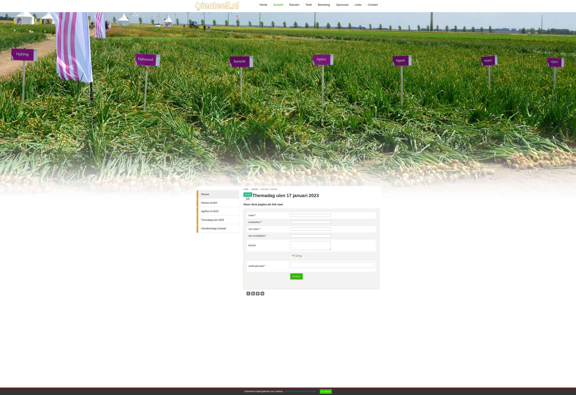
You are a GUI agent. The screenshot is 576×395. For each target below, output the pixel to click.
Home (263, 4)
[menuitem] (264, 5)
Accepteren (326, 391)
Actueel (278, 4)
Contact (373, 4)
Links (358, 4)
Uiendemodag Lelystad (213, 228)
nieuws (255, 189)
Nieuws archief (209, 203)
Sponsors (342, 4)
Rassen (294, 4)
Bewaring (324, 4)
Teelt (309, 4)
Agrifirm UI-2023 (210, 211)
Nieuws (205, 194)
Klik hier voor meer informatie (300, 391)
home (246, 189)
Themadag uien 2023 (212, 220)
